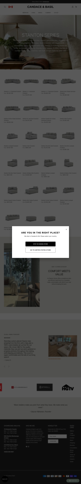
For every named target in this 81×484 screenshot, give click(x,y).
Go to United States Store (40, 250)
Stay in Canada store (40, 244)
